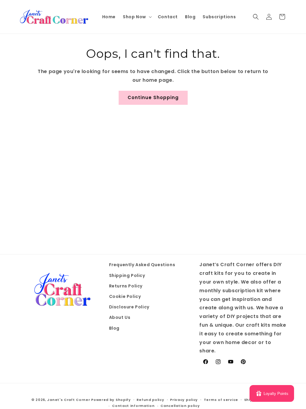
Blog (114, 328)
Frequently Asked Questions (142, 265)
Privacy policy (184, 399)
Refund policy (150, 399)
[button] (136, 16)
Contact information (133, 405)
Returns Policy (126, 286)
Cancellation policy (180, 405)
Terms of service (221, 399)
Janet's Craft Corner (68, 399)
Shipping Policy (127, 275)
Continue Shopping (153, 97)
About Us (120, 317)
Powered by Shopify (111, 399)
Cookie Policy (125, 296)
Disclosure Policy (129, 307)
